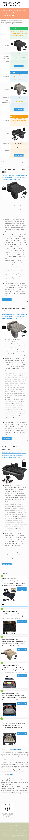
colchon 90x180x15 (15, 825)
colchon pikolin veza (14, 828)
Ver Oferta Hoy (21, 589)
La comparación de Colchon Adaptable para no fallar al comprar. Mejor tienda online (7, 815)
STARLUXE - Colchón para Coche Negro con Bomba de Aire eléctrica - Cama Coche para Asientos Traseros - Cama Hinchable (14, 455)
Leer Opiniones (19, 65)
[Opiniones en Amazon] (19, 101)
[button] (25, 4)
